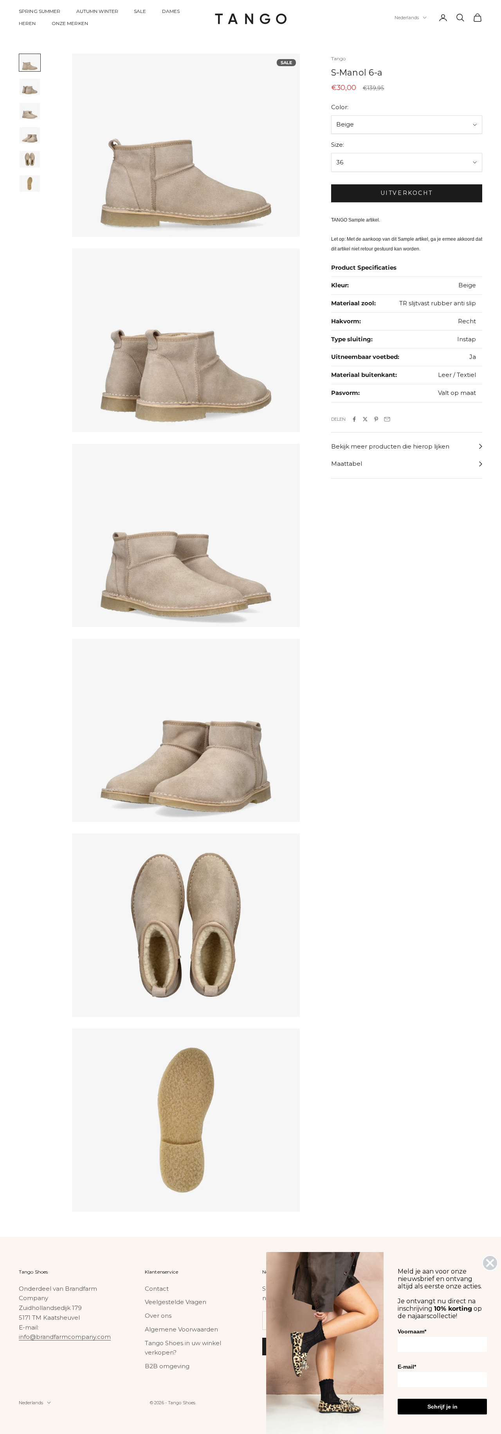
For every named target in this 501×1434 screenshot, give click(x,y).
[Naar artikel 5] (30, 159)
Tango (338, 58)
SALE (140, 11)
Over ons (158, 1315)
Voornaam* (412, 1331)
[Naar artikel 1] (30, 63)
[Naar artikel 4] (30, 135)
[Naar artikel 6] (30, 184)
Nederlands (407, 17)
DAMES (171, 11)
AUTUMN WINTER (97, 11)
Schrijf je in (442, 1406)
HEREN (27, 23)
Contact (157, 1288)
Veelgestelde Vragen (175, 1302)
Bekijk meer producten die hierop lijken (390, 446)
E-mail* (407, 1367)
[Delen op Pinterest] (376, 419)
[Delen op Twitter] (365, 419)
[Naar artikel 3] (30, 111)
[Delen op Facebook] (354, 419)
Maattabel (346, 464)
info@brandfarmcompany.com (65, 1336)
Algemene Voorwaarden (181, 1329)
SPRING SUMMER (40, 11)
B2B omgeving (167, 1366)
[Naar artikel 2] (30, 87)
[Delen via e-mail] (387, 419)
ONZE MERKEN (70, 23)
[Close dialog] (490, 1263)
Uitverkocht (406, 193)
